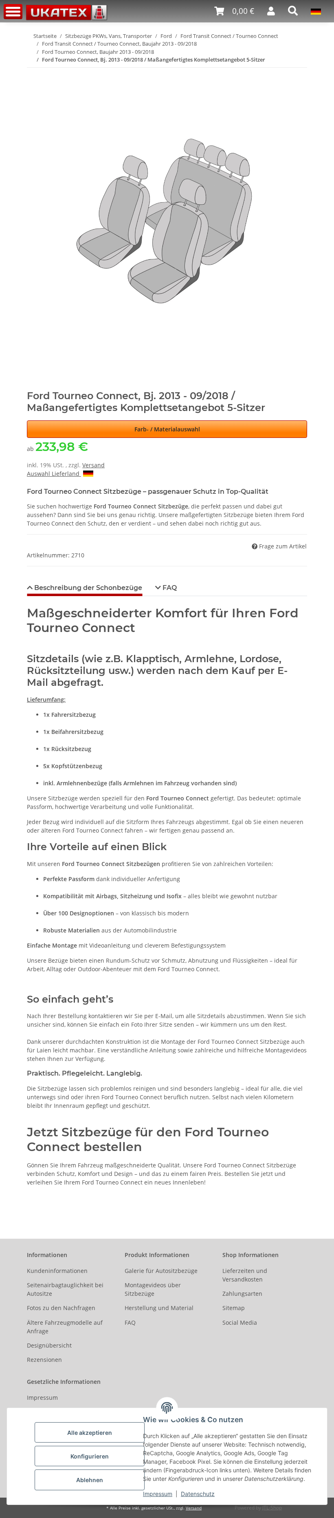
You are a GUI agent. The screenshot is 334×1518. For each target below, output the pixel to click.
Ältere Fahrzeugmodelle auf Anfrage (65, 1327)
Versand (93, 465)
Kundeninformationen (57, 1271)
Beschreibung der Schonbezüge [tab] (87, 588)
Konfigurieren (89, 1456)
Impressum (157, 1493)
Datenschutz (198, 1493)
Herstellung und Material (159, 1308)
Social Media (239, 1322)
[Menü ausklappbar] (13, 11)
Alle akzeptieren (89, 1432)
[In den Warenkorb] (33, 72)
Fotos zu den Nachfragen (61, 1308)
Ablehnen (89, 1479)
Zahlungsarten (242, 1293)
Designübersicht (49, 1345)
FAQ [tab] (169, 588)
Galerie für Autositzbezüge (161, 1271)
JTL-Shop (272, 1507)
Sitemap (233, 1308)
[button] (234, 11)
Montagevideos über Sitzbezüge (153, 1289)
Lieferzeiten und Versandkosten (244, 1275)
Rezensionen (44, 1359)
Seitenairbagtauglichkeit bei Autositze (65, 1289)
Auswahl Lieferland (54, 473)
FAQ (130, 1322)
